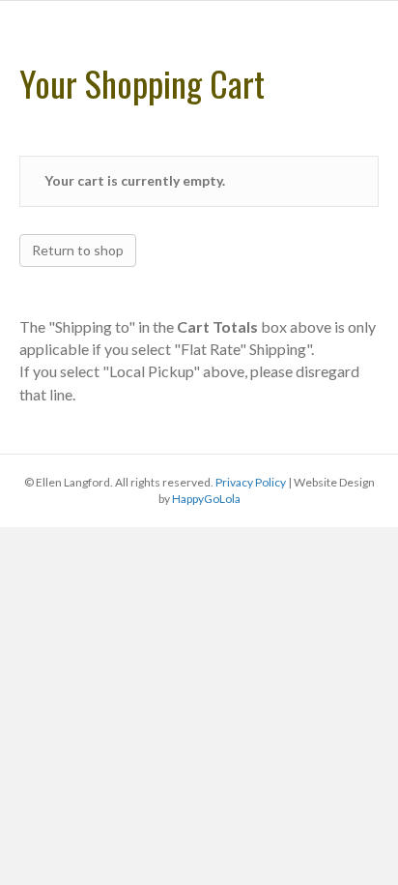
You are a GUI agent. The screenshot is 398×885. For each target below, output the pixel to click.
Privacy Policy (250, 482)
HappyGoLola (206, 498)
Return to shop (78, 250)
